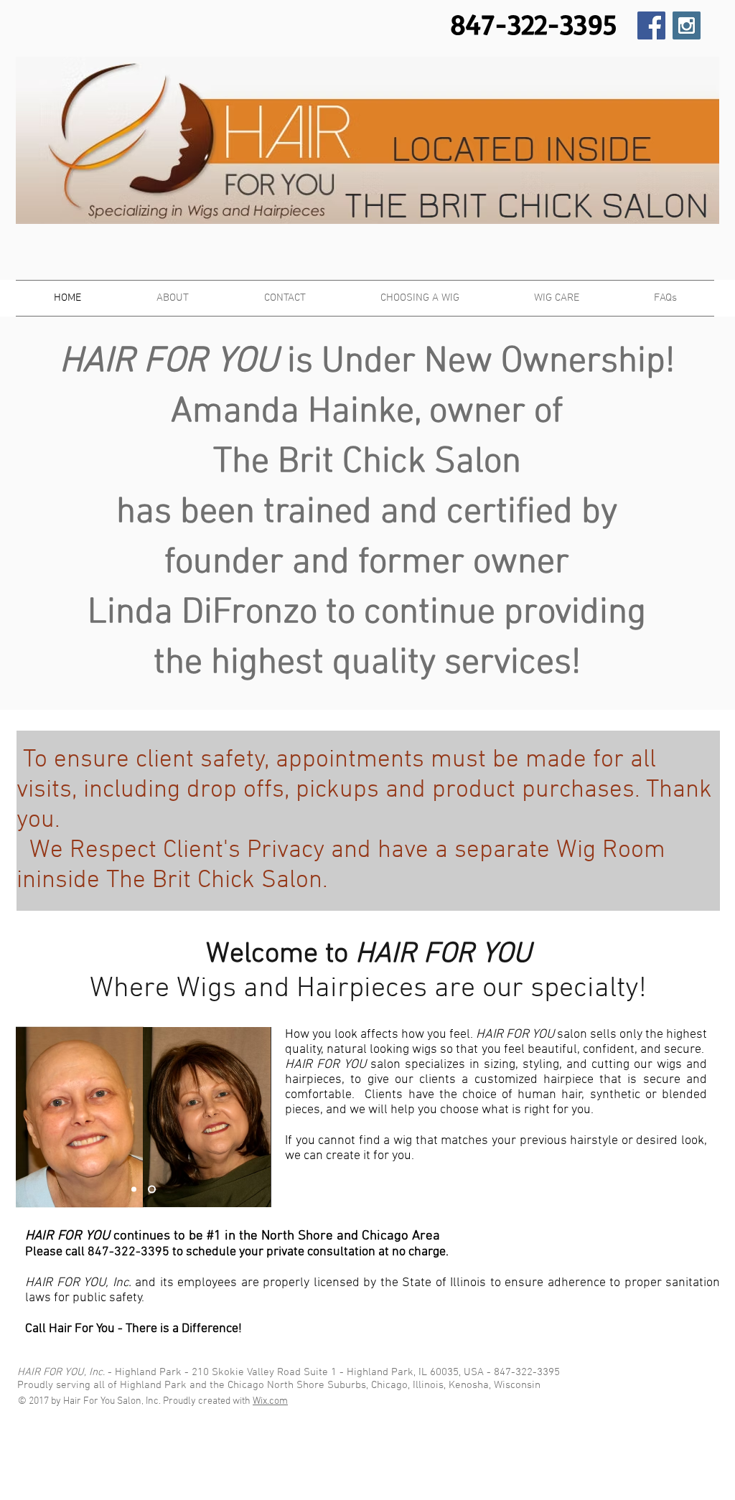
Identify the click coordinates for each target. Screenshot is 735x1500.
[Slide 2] (152, 1190)
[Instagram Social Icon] (687, 25)
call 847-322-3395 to (125, 1252)
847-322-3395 (527, 1372)
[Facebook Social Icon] (651, 25)
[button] (557, 298)
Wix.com (270, 1401)
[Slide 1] (133, 1189)
